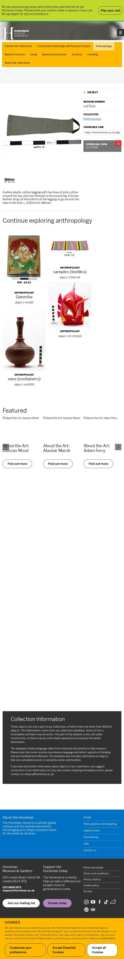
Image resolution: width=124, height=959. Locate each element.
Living (33, 54)
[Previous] (6, 447)
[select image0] (9, 180)
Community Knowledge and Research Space (64, 46)
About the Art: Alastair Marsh (56, 448)
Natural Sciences (15, 54)
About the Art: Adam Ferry (97, 448)
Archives (77, 54)
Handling (92, 54)
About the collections (17, 63)
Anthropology (104, 46)
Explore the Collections (18, 46)
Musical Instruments (54, 54)
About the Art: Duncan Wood (16, 448)
